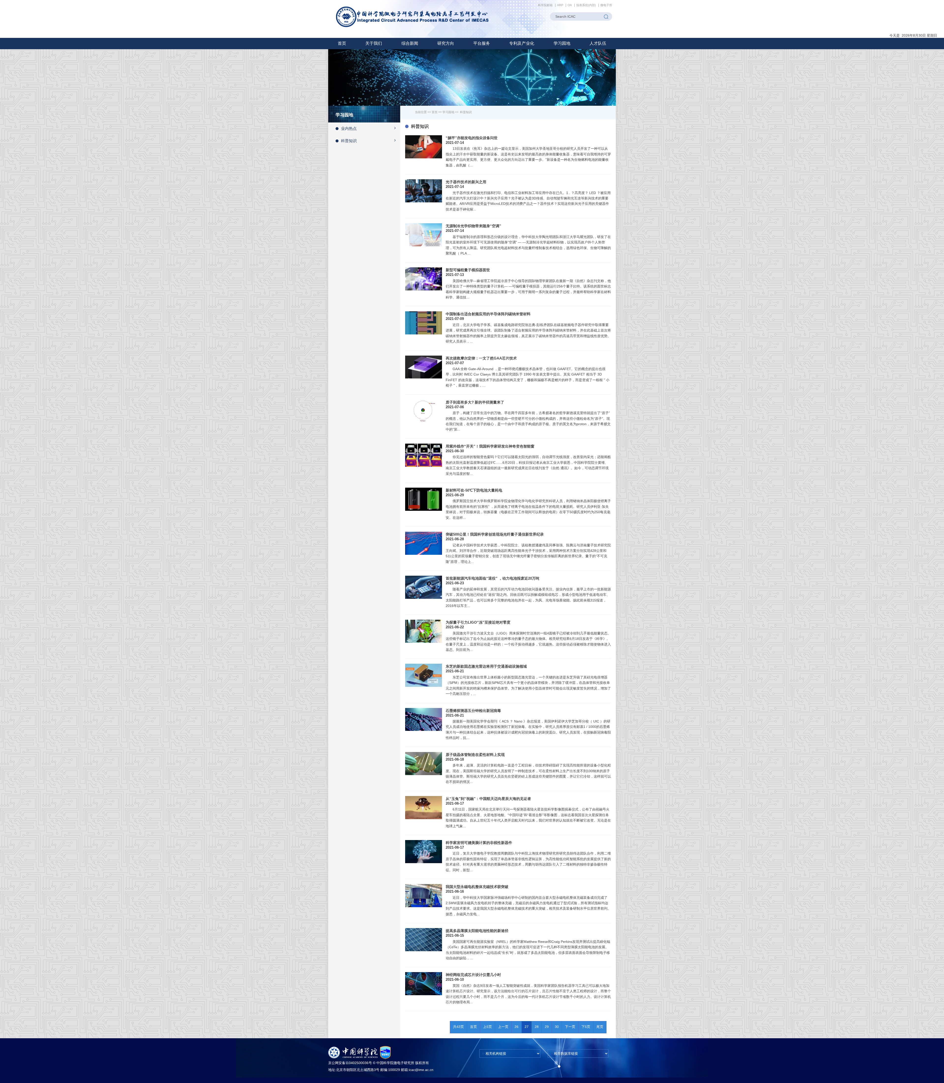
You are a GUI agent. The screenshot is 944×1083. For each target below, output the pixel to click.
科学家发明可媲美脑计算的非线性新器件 (479, 843)
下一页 (570, 1027)
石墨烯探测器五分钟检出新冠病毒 (473, 710)
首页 (342, 43)
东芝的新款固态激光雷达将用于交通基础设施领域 (486, 666)
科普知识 (349, 141)
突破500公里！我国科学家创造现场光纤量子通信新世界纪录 (495, 534)
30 (557, 1027)
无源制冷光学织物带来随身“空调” (473, 226)
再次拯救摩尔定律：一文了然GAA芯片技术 (481, 358)
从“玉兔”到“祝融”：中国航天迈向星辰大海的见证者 (488, 799)
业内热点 (349, 128)
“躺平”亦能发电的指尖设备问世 (472, 138)
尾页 (599, 1027)
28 (537, 1027)
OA (570, 5)
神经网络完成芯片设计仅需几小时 (473, 975)
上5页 (487, 1027)
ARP (560, 5)
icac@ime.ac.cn (421, 1070)
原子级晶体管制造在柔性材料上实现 (475, 754)
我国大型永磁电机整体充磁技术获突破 (477, 887)
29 (547, 1027)
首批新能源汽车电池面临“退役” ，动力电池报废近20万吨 (492, 578)
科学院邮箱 (545, 5)
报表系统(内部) (586, 5)
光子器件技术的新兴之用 (466, 182)
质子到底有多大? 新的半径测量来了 (475, 402)
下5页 (585, 1027)
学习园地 (448, 112)
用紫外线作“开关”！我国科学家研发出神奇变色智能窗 (490, 446)
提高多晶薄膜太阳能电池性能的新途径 (477, 931)
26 (516, 1027)
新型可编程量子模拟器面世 (468, 270)
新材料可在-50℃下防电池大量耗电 (474, 490)
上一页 (503, 1027)
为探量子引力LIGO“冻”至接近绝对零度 (478, 622)
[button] (374, 43)
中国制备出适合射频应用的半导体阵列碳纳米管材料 (488, 314)
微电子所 (606, 5)
